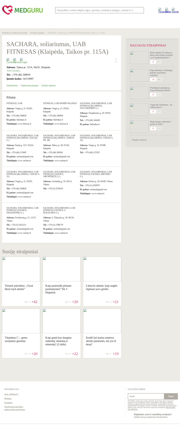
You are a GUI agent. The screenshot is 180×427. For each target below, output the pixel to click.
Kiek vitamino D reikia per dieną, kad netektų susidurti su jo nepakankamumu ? (161, 55)
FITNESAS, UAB (14, 103)
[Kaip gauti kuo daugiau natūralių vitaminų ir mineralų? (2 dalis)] (62, 332)
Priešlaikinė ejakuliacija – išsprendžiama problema (160, 89)
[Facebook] (160, 10)
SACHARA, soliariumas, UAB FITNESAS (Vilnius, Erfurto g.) (96, 174)
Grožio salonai (49, 85)
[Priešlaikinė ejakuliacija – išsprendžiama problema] (139, 93)
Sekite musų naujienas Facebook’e (153, 415)
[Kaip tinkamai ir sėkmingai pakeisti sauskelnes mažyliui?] (139, 75)
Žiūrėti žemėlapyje (13, 71)
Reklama (7, 398)
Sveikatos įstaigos (37, 33)
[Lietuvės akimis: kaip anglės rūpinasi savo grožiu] (102, 280)
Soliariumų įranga (30, 85)
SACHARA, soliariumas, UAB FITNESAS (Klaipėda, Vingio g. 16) (96, 137)
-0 (115, 62)
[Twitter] (167, 10)
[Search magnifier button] (140, 10)
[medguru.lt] (22, 14)
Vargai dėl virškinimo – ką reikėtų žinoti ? (161, 106)
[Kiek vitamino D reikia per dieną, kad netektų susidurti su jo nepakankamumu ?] (139, 57)
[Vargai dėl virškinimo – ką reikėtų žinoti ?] (139, 110)
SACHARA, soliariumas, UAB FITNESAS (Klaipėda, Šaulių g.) (22, 137)
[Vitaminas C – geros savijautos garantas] (21, 332)
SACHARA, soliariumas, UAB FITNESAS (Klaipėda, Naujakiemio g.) (96, 105)
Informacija (11, 389)
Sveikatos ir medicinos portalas (14, 33)
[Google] (174, 10)
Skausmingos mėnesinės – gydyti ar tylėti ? (161, 122)
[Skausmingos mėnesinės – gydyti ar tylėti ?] (139, 126)
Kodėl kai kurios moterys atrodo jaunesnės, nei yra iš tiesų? (101, 341)
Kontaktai (8, 402)
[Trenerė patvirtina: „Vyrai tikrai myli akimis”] (21, 280)
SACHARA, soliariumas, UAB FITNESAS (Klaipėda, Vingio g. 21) (23, 174)
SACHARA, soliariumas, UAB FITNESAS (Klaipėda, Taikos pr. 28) (59, 137)
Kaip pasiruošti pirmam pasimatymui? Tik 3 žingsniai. (58, 289)
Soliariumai (12, 85)
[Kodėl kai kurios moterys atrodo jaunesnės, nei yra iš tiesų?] (102, 332)
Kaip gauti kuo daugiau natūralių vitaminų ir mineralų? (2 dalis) (58, 341)
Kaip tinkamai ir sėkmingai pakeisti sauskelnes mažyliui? (161, 73)
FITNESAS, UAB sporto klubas (60, 103)
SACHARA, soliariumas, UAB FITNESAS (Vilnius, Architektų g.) (59, 174)
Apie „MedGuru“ (11, 394)
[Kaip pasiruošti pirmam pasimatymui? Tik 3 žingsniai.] (62, 280)
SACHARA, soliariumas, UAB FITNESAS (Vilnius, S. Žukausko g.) (59, 210)
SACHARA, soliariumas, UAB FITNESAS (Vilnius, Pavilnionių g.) (22, 210)
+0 (116, 59)
